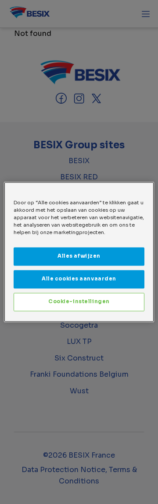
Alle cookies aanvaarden (79, 279)
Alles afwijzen (79, 256)
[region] (79, 252)
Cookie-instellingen (79, 302)
